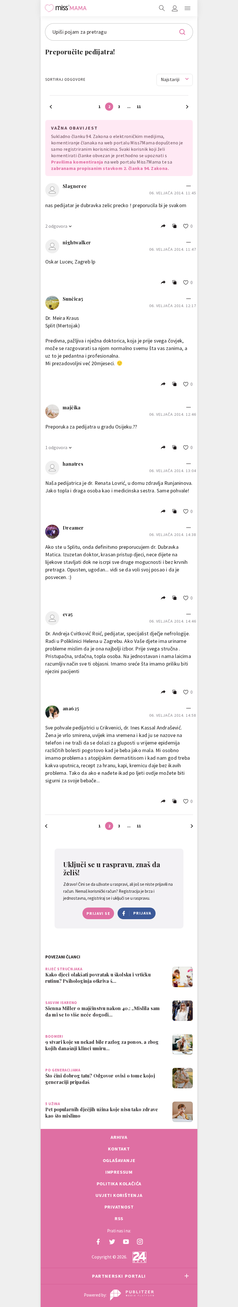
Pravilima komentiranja (77, 162)
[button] (187, 8)
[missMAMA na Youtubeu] (126, 1241)
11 (139, 106)
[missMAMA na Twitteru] (112, 1241)
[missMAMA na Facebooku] (98, 1241)
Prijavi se (98, 913)
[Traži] (162, 8)
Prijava (142, 913)
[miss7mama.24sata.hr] (65, 8)
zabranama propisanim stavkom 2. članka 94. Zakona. (110, 168)
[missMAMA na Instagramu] (140, 1241)
